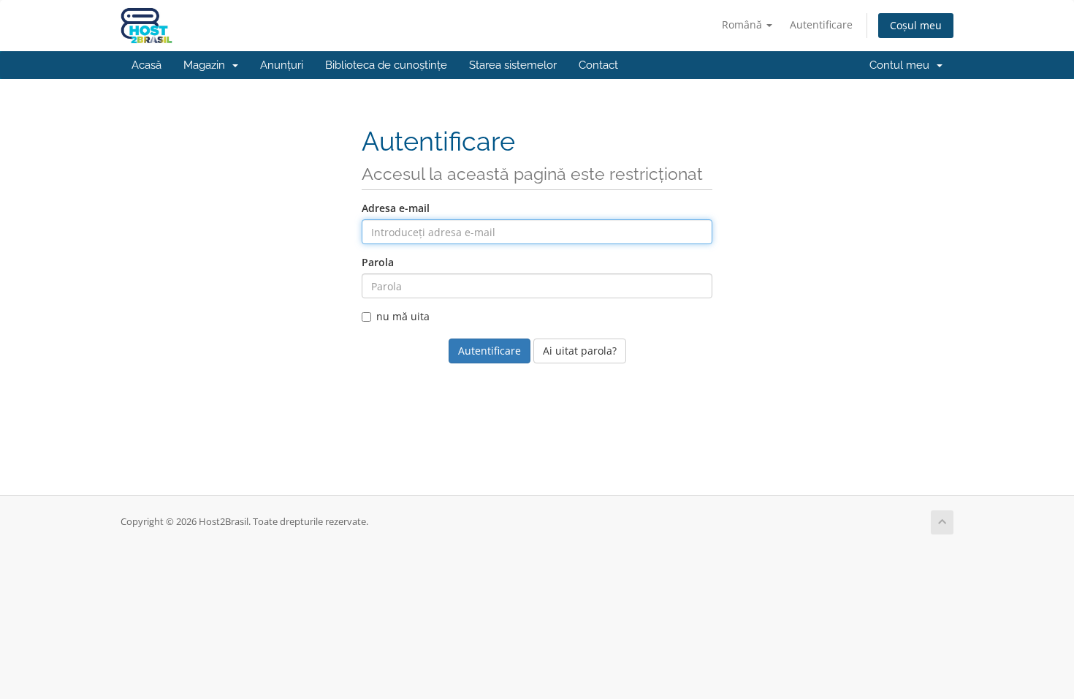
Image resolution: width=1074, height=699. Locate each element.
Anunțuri (281, 65)
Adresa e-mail (396, 208)
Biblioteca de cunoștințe (386, 65)
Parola (378, 262)
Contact (598, 65)
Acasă (146, 65)
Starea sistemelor (513, 65)
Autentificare (821, 24)
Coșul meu (916, 25)
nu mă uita (403, 316)
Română (743, 24)
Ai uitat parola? (580, 351)
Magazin (207, 65)
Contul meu (902, 65)
